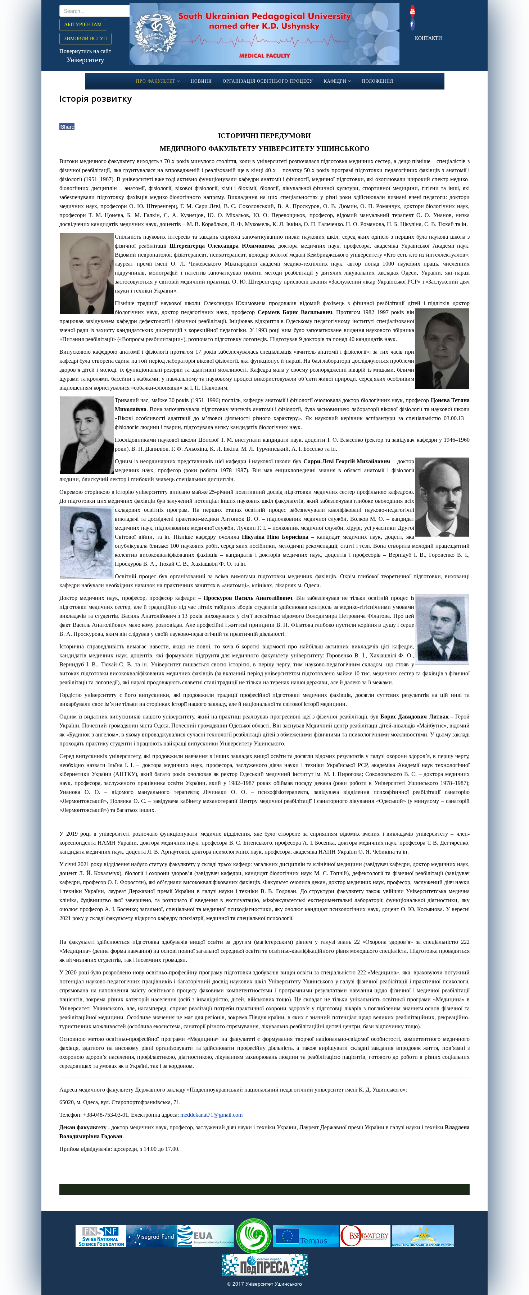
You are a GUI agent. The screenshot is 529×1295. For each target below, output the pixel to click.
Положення (377, 81)
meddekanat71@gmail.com (211, 1115)
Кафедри (335, 81)
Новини (201, 81)
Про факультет (155, 81)
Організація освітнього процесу (268, 81)
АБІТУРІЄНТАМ (82, 24)
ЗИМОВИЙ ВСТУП (85, 38)
